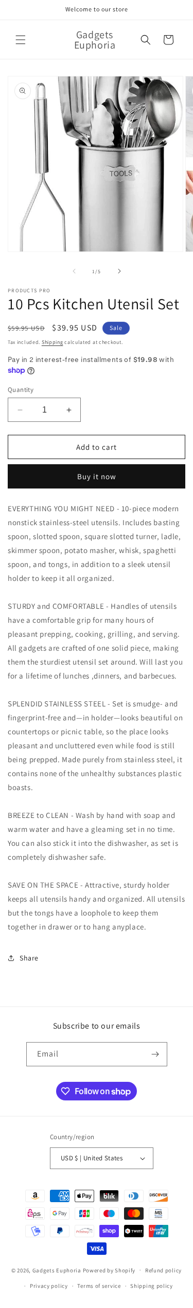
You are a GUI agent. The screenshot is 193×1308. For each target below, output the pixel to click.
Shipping (52, 342)
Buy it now (96, 476)
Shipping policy (151, 1285)
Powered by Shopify (109, 1269)
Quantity (20, 389)
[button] (20, 39)
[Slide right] (119, 271)
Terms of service (98, 1285)
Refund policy (163, 1270)
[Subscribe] (155, 1054)
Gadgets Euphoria (56, 1269)
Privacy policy (49, 1285)
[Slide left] (74, 271)
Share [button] (29, 958)
